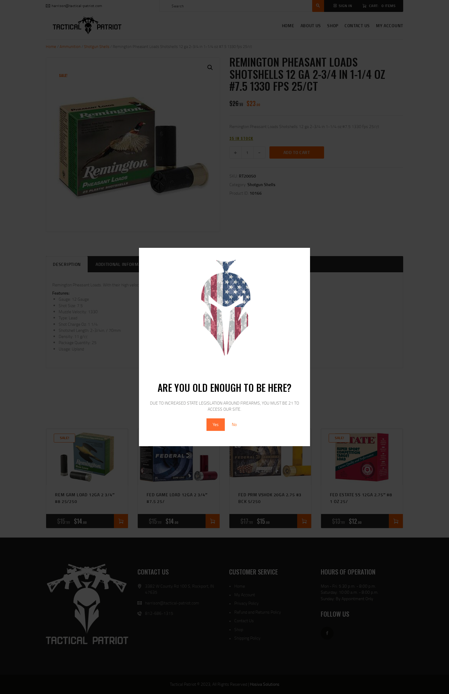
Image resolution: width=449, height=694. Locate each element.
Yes (216, 424)
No (234, 424)
